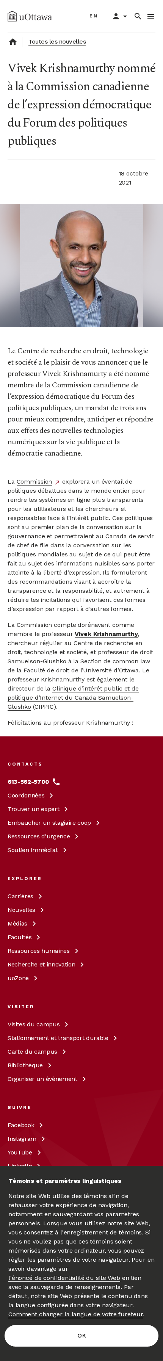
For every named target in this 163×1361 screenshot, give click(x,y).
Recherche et (41, 964)
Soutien (33, 850)
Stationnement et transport (58, 1038)
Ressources (39, 836)
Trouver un (33, 809)
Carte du (32, 1051)
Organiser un (42, 1078)
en (93, 16)
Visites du (34, 1024)
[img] (30, 16)
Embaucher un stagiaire (49, 822)
